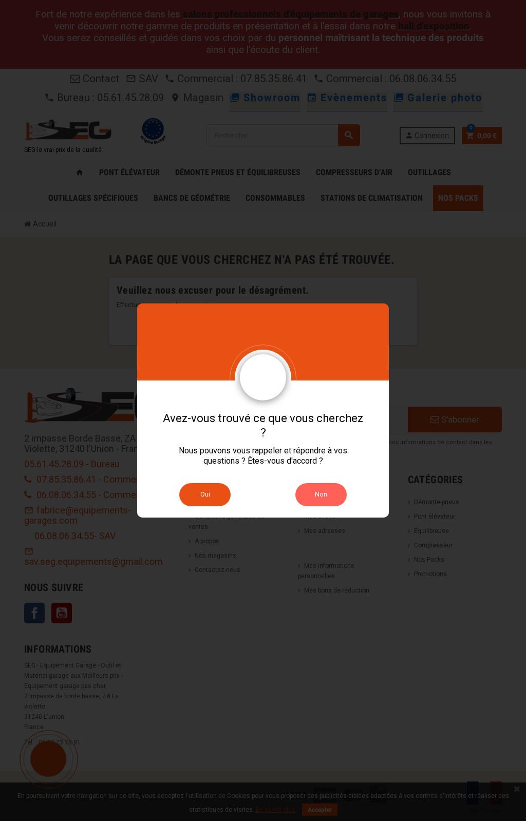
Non (321, 494)
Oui (205, 494)
